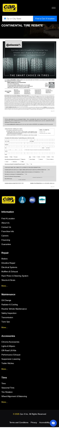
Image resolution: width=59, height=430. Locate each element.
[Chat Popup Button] (53, 423)
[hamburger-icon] (53, 8)
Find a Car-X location (45, 18)
